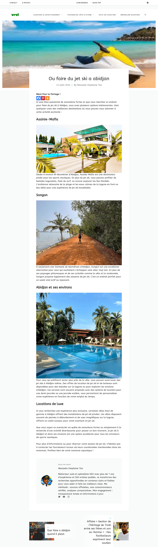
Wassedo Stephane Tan (89, 85)
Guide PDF (97, 3)
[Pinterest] (43, 98)
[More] (47, 98)
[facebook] (147, 2)
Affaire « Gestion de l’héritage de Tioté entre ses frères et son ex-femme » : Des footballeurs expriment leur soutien (97, 532)
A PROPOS (26, 3)
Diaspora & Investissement (47, 15)
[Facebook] (38, 98)
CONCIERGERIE (82, 3)
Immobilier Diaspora (130, 15)
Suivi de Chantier (107, 15)
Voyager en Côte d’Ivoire (79, 15)
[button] (145, 14)
